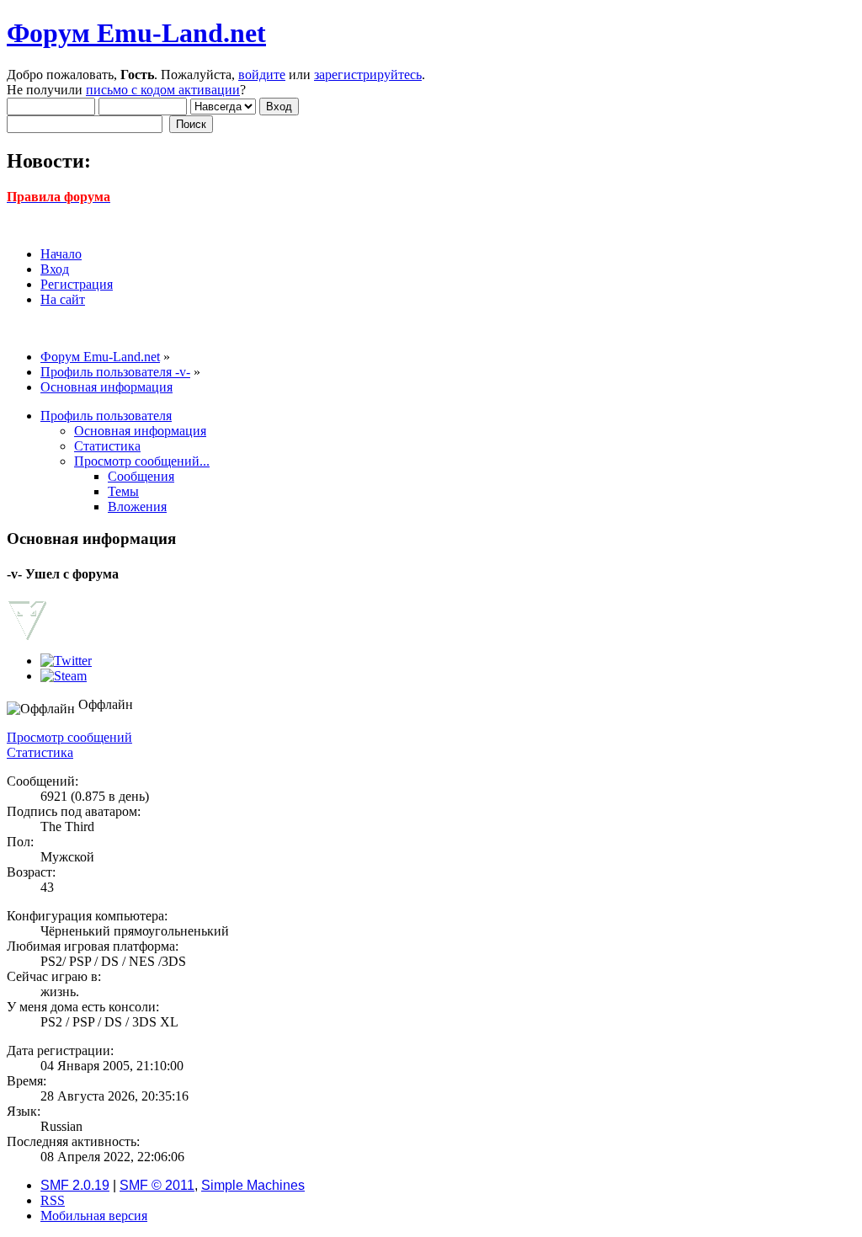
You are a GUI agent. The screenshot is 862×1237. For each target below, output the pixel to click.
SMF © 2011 (157, 1185)
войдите (261, 74)
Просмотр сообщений (69, 737)
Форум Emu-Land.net (136, 33)
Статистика (40, 752)
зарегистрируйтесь (368, 74)
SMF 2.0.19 (74, 1185)
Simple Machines (253, 1185)
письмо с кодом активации (163, 90)
